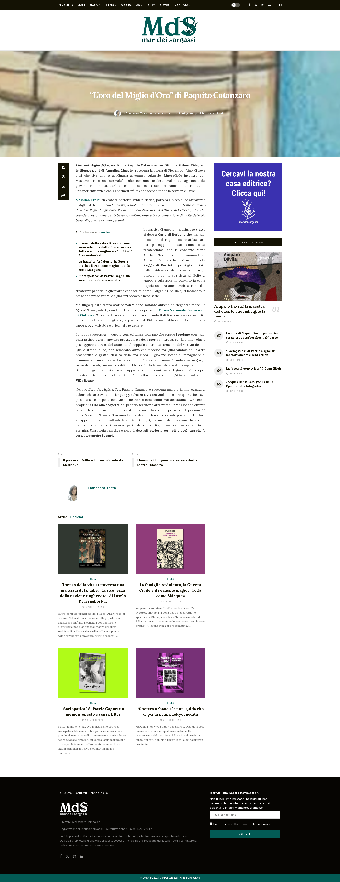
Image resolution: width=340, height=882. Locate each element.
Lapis (110, 5)
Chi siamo (66, 793)
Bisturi (165, 5)
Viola (82, 5)
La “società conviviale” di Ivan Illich (253, 368)
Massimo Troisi (88, 200)
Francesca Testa (136, 113)
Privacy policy (100, 793)
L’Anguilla (65, 5)
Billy (151, 5)
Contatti (81, 793)
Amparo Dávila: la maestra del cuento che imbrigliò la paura (239, 311)
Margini (96, 5)
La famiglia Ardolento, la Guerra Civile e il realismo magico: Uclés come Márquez (104, 266)
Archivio (181, 5)
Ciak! (139, 5)
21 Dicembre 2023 (166, 113)
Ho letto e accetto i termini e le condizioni (241, 824)
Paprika (126, 5)
